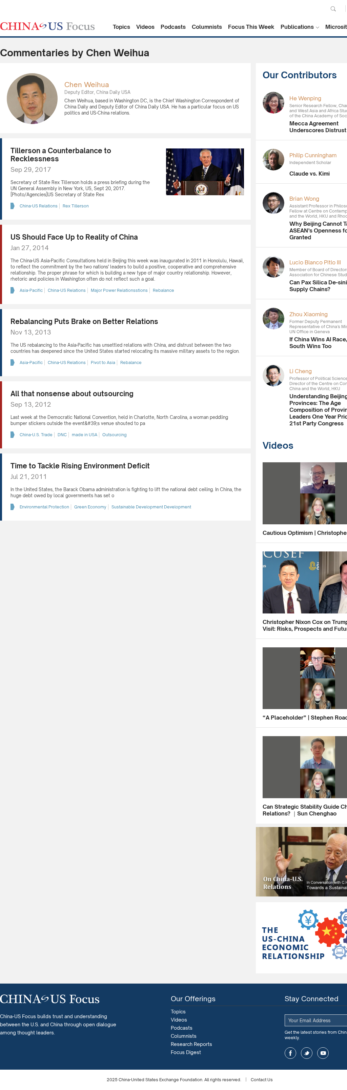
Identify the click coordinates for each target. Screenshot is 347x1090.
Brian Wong (304, 198)
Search (333, 8)
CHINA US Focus (47, 26)
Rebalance (163, 290)
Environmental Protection (44, 506)
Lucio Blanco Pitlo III (315, 262)
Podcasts (173, 26)
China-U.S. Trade (36, 434)
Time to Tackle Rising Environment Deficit (80, 466)
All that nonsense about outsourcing (72, 393)
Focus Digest (186, 1052)
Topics (121, 26)
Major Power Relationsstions (119, 290)
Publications (297, 26)
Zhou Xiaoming (308, 314)
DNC (62, 434)
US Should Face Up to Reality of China (74, 237)
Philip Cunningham (312, 155)
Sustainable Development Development (151, 506)
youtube (323, 1053)
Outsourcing (114, 434)
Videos (145, 26)
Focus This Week (251, 26)
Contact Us (262, 1079)
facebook (290, 1053)
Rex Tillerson (76, 205)
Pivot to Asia (103, 362)
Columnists (207, 26)
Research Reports (191, 1044)
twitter (306, 1053)
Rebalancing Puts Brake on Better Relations (84, 321)
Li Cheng (300, 371)
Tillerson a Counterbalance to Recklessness (61, 154)
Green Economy (90, 506)
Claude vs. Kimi (309, 173)
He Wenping (305, 98)
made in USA (84, 434)
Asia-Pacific (31, 290)
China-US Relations (39, 205)
